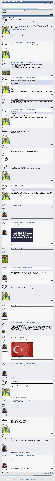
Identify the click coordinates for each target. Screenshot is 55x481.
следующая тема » (50, 473)
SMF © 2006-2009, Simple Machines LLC (31, 479)
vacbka (3, 62)
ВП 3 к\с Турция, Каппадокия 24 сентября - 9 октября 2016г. (23, 18)
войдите (15, 5)
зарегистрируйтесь (21, 5)
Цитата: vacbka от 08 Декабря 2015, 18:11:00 (17, 79)
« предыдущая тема (43, 473)
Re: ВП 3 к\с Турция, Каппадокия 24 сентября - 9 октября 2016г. (24, 42)
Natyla (3, 98)
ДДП (3, 18)
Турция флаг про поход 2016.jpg (15, 357)
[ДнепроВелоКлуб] (2, 60)
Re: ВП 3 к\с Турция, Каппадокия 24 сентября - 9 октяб (22, 267)
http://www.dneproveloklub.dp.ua (22, 95)
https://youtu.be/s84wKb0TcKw (15, 460)
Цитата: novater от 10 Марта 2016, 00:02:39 (16, 269)
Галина (3, 322)
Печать (51, 472)
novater (3, 247)
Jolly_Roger (4, 204)
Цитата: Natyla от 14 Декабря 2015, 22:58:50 (16, 111)
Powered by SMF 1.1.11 (22, 479)
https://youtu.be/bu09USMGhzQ (16, 459)
